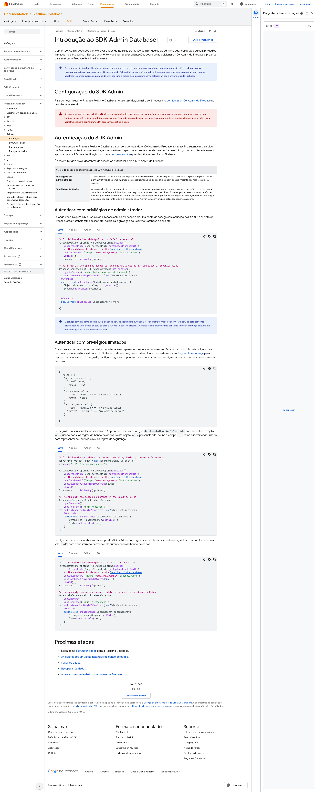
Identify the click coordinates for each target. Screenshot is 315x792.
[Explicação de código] (204, 236)
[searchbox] (22, 31)
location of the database (126, 249)
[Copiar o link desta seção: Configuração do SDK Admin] (126, 92)
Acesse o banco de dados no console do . (91, 674)
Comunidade (132, 3)
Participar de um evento (128, 753)
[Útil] (210, 31)
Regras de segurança (191, 353)
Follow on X (121, 742)
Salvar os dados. (71, 662)
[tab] (60, 230)
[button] (19, 51)
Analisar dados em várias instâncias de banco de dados (94, 656)
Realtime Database (48, 14)
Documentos (107, 3)
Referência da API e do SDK (62, 737)
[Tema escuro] (209, 236)
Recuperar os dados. (73, 668)
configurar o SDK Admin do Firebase (188, 100)
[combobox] (210, 4)
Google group (191, 742)
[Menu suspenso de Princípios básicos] (47, 21)
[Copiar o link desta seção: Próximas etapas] (97, 642)
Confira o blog (123, 732)
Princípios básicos (32, 21)
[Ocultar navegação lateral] (39, 786)
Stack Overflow (192, 737)
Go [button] (99, 229)
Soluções (77, 3)
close (312, 13)
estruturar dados (86, 651)
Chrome (104, 771)
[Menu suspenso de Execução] (65, 4)
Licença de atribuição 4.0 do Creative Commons (168, 702)
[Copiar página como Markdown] (170, 40)
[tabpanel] (136, 274)
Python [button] (87, 229)
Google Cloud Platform (142, 771)
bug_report (302, 13)
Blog (267, 3)
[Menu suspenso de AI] (60, 21)
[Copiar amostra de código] (214, 236)
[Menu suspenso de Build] (43, 4)
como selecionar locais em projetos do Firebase (169, 75)
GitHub (51, 753)
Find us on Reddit (125, 737)
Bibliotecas (53, 747)
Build (36, 3)
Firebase (59, 31)
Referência (110, 21)
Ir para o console (284, 3)
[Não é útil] (214, 31)
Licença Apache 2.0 (87, 706)
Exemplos (128, 21)
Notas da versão (192, 747)
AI (54, 21)
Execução (55, 3)
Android (89, 771)
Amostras (53, 742)
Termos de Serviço (57, 785)
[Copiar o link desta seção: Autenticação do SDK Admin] (125, 138)
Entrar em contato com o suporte (201, 732)
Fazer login (305, 3)
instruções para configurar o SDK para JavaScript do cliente (98, 121)
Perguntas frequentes (195, 758)
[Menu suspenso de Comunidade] (143, 4)
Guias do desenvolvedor (60, 732)
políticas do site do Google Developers (149, 706)
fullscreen (307, 13)
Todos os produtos (170, 771)
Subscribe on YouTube (127, 747)
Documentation (16, 14)
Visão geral (10, 21)
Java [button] (60, 229)
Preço (91, 3)
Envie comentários (202, 39)
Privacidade (76, 785)
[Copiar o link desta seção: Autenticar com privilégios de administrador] (145, 210)
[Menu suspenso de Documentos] (118, 4)
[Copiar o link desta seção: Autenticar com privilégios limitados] (129, 343)
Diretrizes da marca (194, 753)
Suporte (154, 3)
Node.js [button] (73, 229)
